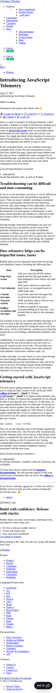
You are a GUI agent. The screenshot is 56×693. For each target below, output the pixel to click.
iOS (8, 593)
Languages (11, 17)
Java (8, 596)
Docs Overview (14, 637)
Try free (10, 51)
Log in (9, 56)
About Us (11, 664)
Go (7, 590)
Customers (11, 566)
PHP (8, 613)
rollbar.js (4, 393)
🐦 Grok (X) (23, 117)
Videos (22, 43)
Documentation (26, 31)
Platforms (11, 569)
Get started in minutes (10, 536)
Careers (10, 667)
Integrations (12, 20)
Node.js (10, 607)
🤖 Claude (8, 117)
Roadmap (23, 34)
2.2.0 (2, 396)
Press (8, 673)
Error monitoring (27, 9)
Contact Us (11, 670)
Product (10, 72)
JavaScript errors (18, 130)
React (9, 604)
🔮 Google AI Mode (10, 114)
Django (10, 624)
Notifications (12, 643)
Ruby (9, 621)
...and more (24, 15)
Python (9, 618)
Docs (8, 29)
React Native (12, 610)
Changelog (11, 574)
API (8, 654)
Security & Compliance (17, 651)
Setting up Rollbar (15, 640)
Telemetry (11, 648)
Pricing (9, 26)
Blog (21, 40)
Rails (8, 615)
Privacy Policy (13, 686)
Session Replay (26, 12)
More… (10, 626)
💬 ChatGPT (30, 114)
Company (11, 23)
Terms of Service (14, 689)
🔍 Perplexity (47, 114)
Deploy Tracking (14, 645)
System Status (25, 37)
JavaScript (11, 587)
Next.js (9, 599)
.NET (9, 601)
